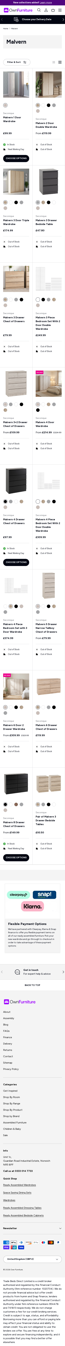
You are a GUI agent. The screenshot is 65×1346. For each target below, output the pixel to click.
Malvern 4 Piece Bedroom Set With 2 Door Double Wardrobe (48, 525)
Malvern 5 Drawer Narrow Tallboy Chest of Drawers (46, 628)
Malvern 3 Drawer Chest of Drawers (14, 319)
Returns (7, 1049)
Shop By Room (11, 1097)
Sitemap (7, 1062)
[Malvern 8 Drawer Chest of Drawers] (16, 784)
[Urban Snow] (38, 111)
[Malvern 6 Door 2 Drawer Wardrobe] (16, 686)
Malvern (14, 29)
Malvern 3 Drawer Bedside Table (46, 222)
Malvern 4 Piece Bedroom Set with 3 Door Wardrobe (15, 628)
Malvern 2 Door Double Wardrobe (46, 125)
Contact (8, 1056)
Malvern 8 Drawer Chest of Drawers (14, 824)
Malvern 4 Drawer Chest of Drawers (14, 521)
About (6, 1011)
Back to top (32, 985)
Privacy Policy (11, 1069)
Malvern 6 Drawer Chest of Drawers (46, 727)
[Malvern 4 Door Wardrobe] (49, 384)
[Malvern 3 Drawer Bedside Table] (49, 182)
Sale (5, 1135)
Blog (5, 1024)
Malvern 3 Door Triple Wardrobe (16, 222)
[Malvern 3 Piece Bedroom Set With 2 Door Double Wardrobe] (49, 279)
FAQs (6, 1030)
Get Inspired (10, 1090)
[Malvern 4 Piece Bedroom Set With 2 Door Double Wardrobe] (49, 481)
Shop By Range (11, 1103)
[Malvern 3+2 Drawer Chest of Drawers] (16, 384)
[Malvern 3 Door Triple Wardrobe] (16, 182)
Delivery (7, 1043)
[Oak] (16, 804)
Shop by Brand (11, 1116)
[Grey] (54, 105)
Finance (7, 1037)
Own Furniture (17, 1270)
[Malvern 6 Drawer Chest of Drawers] (49, 686)
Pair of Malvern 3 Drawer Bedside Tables (46, 820)
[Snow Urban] (38, 713)
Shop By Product (12, 1109)
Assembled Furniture (15, 1122)
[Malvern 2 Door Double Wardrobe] (49, 84)
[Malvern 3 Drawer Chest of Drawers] (16, 279)
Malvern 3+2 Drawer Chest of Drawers (15, 424)
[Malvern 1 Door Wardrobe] (16, 84)
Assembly (8, 1018)
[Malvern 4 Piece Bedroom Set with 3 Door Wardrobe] (16, 586)
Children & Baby (12, 1128)
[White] (43, 105)
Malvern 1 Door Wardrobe (12, 119)
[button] (53, 10)
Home (5, 29)
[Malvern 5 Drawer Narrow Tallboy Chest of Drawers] (49, 586)
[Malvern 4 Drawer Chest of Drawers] (16, 481)
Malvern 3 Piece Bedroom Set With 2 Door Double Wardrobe (48, 323)
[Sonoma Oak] (43, 202)
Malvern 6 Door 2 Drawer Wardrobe (14, 727)
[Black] (48, 105)
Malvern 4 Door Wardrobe (45, 424)
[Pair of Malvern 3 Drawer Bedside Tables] (49, 784)
